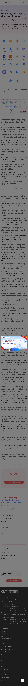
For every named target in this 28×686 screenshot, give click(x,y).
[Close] (26, 337)
